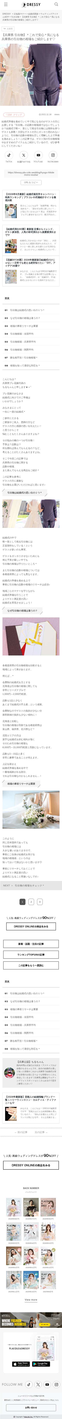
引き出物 (15, 17)
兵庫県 (10, 29)
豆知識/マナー (20, 14)
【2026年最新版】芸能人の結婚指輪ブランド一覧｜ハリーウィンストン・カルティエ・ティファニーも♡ (30, 1099)
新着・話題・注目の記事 (31, 944)
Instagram (53, 162)
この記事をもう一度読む (31, 965)
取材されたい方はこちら (50, 1400)
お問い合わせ (31, 1407)
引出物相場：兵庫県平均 (23, 341)
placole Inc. (28, 1417)
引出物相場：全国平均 (21, 333)
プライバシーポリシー (30, 1400)
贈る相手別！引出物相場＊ (24, 357)
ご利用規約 (16, 1400)
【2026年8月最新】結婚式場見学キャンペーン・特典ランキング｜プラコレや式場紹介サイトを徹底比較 (31, 197)
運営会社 (7, 1400)
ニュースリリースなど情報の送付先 (31, 1396)
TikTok (9, 162)
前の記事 (20, 1132)
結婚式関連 (33, 14)
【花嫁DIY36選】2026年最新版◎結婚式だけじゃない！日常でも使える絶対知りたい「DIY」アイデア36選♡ (30, 262)
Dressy (31, 5)
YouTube (38, 162)
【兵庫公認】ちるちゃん (30, 1061)
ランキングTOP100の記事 (31, 954)
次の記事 (41, 1132)
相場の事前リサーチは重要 (24, 326)
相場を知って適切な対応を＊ (25, 365)
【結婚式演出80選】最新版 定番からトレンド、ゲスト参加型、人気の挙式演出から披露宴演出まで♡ (30, 232)
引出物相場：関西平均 (21, 349)
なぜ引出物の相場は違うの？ (25, 318)
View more (31, 1299)
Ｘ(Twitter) (23, 162)
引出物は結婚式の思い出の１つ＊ (27, 310)
